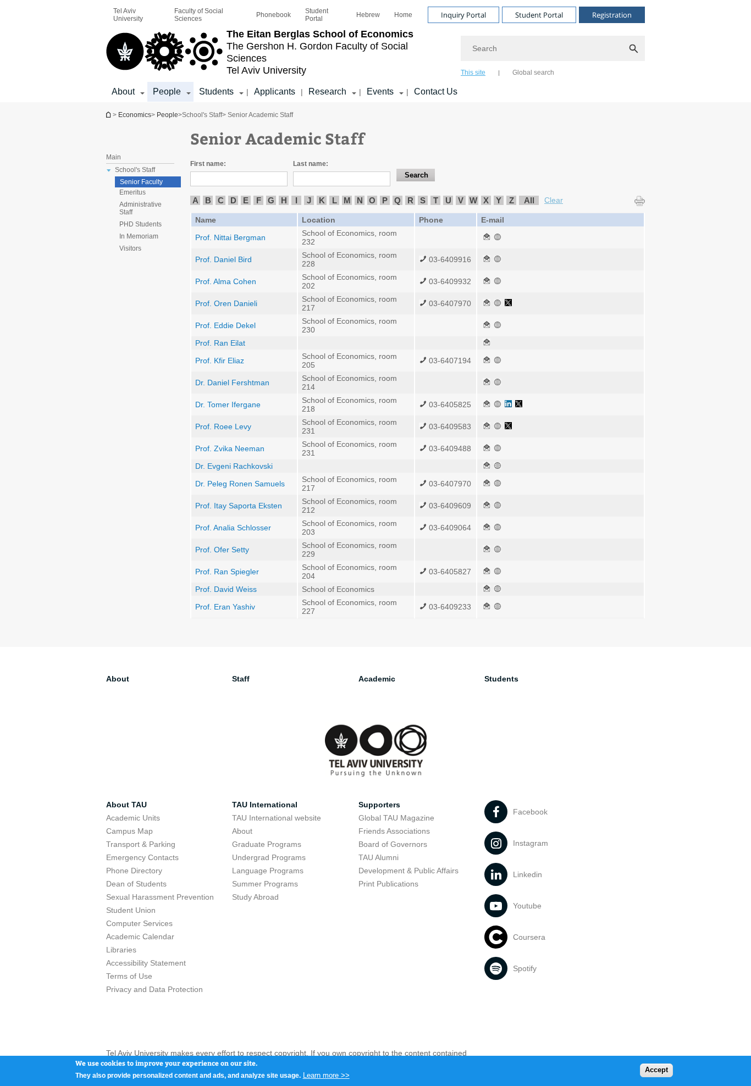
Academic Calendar (140, 936)
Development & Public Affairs (408, 870)
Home (403, 15)
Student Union (131, 910)
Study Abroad (255, 897)
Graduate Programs (266, 844)
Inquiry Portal (463, 15)
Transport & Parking (140, 844)
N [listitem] (360, 200)
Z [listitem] (511, 200)
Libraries (121, 949)
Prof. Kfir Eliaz (219, 360)
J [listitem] (309, 200)
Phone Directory (134, 870)
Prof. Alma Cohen (225, 281)
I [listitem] (296, 200)
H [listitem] (284, 200)
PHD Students (140, 224)
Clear (553, 200)
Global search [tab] (533, 72)
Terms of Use (129, 976)
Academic (376, 678)
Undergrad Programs (269, 857)
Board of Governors (392, 844)
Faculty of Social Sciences (198, 15)
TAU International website (276, 817)
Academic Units (133, 817)
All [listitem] (529, 200)
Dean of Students (136, 883)
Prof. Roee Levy (223, 426)
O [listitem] (372, 200)
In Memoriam (138, 236)
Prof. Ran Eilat (220, 343)
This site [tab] (473, 72)
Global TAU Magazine (396, 817)
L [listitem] (334, 200)
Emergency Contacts (142, 857)
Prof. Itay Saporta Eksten (238, 505)
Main (113, 157)
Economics (134, 115)
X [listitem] (486, 200)
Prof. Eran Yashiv (225, 606)
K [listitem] (322, 200)
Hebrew (368, 15)
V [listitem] (460, 200)
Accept (656, 1070)
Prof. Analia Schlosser (233, 527)
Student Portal (316, 15)
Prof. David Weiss (226, 589)
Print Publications (388, 883)
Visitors (130, 248)
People (167, 91)
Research (327, 91)
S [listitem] (423, 200)
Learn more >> (326, 1075)
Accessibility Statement (146, 962)
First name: (208, 164)
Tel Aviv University (128, 15)
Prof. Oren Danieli (226, 303)
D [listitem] (233, 200)
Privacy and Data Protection (154, 989)
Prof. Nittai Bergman (230, 237)
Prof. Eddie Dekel (225, 325)
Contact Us (435, 91)
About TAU (126, 804)
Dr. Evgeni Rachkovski (234, 466)
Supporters (379, 804)
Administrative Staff (140, 208)
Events (380, 91)
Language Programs (267, 870)
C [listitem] (221, 200)
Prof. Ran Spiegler (227, 571)
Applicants (274, 91)
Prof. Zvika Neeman (229, 448)
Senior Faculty (141, 182)
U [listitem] (448, 200)
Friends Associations (394, 831)
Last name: (310, 164)
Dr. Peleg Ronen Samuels (240, 483)
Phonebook (273, 15)
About (123, 91)
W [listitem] (473, 200)
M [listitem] (347, 200)
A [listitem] (195, 200)
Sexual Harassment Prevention (160, 897)
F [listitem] (258, 200)
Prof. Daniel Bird (223, 259)
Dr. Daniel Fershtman (232, 382)
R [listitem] (410, 200)
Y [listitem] (498, 200)
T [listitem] (435, 200)
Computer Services (139, 923)
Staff (241, 678)
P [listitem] (385, 200)
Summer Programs (265, 883)
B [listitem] (208, 200)
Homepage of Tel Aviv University (109, 115)
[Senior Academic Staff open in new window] (486, 237)
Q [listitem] (397, 200)
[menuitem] (136, 15)
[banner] (375, 51)
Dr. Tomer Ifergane (228, 404)
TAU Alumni (378, 857)
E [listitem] (246, 200)
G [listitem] (271, 200)
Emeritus (132, 192)
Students (216, 91)
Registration (612, 15)
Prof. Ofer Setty (222, 549)
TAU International (264, 804)
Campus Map (129, 831)
